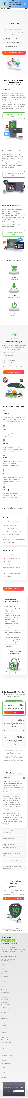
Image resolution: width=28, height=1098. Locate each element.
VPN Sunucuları (5, 979)
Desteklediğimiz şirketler (7, 1056)
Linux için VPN (4, 1002)
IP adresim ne (4, 1037)
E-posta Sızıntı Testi (6, 1043)
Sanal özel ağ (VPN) (9, 781)
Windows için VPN (5, 997)
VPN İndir (3, 982)
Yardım (3, 1068)
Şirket (2, 1048)
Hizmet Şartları (5, 1078)
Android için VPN (5, 1005)
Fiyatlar (3, 974)
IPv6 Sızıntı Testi (5, 1045)
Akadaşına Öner (5, 1023)
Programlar (4, 1019)
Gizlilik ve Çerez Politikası (7, 1080)
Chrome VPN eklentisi (6, 1010)
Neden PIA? (4, 971)
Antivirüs (3, 984)
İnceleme (3, 1061)
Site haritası (4, 1058)
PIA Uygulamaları (5, 993)
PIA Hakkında (4, 1053)
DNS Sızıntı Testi (5, 1040)
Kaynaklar (3, 1033)
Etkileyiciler (4, 1028)
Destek (3, 1072)
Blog (2, 987)
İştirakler (3, 1026)
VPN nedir (3, 969)
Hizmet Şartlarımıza (7, 929)
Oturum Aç (4, 989)
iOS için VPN (4, 1007)
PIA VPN (3, 964)
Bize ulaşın (4, 1075)
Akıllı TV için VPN (5, 1015)
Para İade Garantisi (6, 1063)
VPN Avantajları (5, 976)
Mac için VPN (4, 1000)
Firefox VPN (4, 1013)
